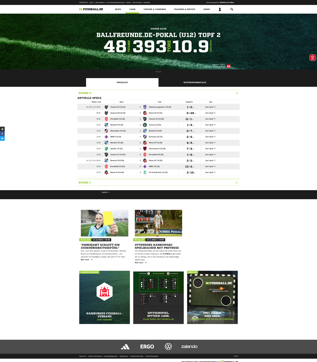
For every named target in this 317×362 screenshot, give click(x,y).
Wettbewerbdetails (194, 82)
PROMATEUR (83, 2)
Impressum (82, 356)
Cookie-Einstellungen (151, 356)
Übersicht (122, 82)
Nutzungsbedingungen (110, 356)
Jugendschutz (124, 356)
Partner (128, 2)
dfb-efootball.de (100, 2)
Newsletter (147, 2)
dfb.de (91, 2)
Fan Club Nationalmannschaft (115, 2)
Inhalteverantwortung (137, 356)
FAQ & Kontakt (137, 2)
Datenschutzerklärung (95, 356)
